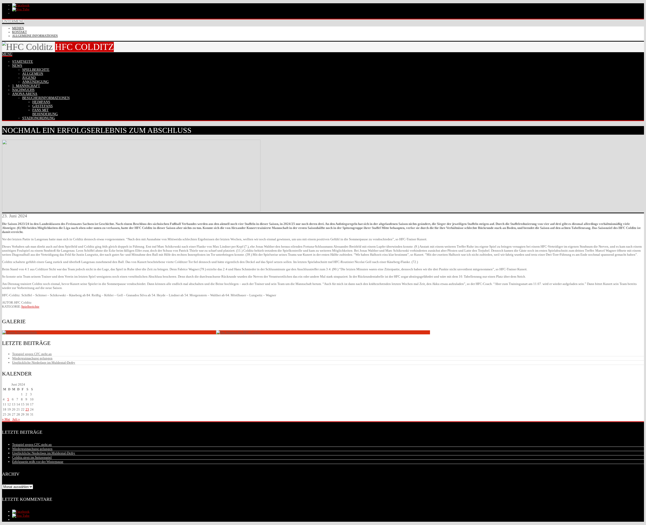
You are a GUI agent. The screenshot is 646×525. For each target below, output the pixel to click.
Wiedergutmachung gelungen (32, 358)
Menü (7, 54)
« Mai (6, 419)
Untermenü (13, 21)
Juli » (16, 419)
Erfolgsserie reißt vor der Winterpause (37, 461)
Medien (18, 28)
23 (27, 409)
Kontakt (19, 32)
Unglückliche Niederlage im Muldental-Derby (43, 362)
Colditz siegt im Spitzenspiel (32, 457)
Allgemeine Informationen (35, 36)
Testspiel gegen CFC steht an (32, 354)
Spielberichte (30, 306)
